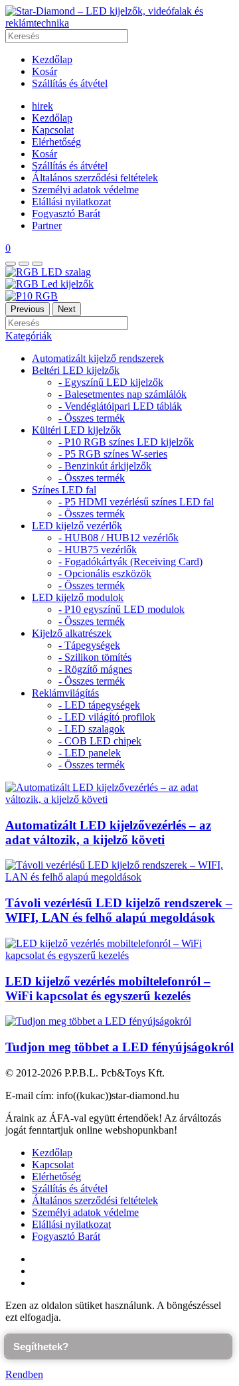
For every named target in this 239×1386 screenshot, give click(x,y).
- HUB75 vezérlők (97, 549)
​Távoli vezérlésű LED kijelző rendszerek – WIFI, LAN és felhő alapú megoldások (118, 910)
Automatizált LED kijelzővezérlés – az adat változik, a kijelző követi (108, 832)
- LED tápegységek (99, 705)
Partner (47, 225)
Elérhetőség (56, 141)
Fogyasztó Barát (66, 213)
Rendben (24, 1374)
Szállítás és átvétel (70, 83)
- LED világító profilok (106, 717)
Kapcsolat (53, 129)
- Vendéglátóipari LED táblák (120, 406)
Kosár (44, 71)
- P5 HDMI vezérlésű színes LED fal (136, 501)
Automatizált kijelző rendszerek (98, 358)
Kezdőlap (52, 59)
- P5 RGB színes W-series (112, 454)
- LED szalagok (91, 729)
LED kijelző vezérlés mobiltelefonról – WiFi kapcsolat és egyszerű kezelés (107, 988)
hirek (42, 106)
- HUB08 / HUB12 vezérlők (118, 537)
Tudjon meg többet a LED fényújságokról (119, 1047)
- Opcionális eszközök (104, 573)
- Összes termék (91, 418)
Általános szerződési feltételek (95, 177)
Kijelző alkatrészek (72, 633)
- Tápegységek (89, 645)
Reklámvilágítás (65, 693)
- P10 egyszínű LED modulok (121, 609)
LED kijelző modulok (77, 597)
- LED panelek (89, 752)
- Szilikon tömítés (94, 657)
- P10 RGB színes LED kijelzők (126, 442)
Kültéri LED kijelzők (76, 430)
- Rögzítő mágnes (95, 669)
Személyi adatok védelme (85, 189)
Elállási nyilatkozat (71, 201)
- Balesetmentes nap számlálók (122, 394)
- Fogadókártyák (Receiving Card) (130, 561)
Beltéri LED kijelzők (76, 370)
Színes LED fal (64, 489)
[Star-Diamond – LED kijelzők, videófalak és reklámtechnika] (119, 23)
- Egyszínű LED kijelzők (110, 382)
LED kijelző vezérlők (77, 525)
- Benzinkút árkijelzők (104, 466)
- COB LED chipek (99, 740)
